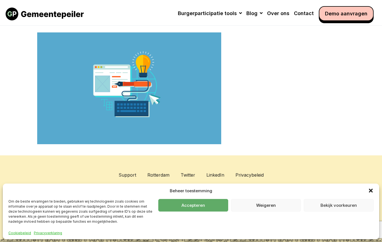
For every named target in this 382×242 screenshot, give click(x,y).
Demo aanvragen (346, 13)
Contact (304, 13)
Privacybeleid (249, 175)
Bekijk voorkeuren (338, 205)
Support (127, 175)
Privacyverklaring (48, 233)
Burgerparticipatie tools (207, 13)
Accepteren (193, 205)
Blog (252, 13)
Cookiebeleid (19, 233)
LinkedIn (215, 175)
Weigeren (266, 205)
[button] (371, 190)
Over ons (278, 13)
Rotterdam (158, 175)
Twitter (188, 175)
